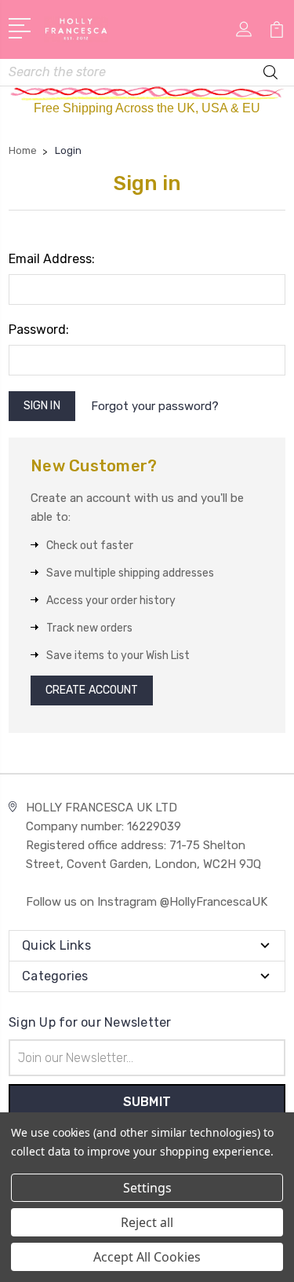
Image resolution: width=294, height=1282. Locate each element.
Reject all (147, 1222)
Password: (39, 329)
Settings (147, 1187)
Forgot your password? (155, 406)
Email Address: (52, 258)
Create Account (91, 690)
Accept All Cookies (147, 1257)
